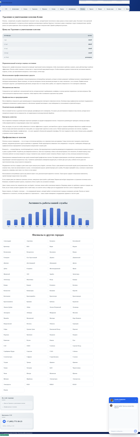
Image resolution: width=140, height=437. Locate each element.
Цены (119, 9)
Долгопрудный (31, 263)
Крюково (29, 301)
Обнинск (52, 323)
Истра (51, 279)
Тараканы (34, 9)
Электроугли (7, 384)
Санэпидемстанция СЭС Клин (10, 433)
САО (5, 346)
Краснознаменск (8, 301)
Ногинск (29, 323)
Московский (30, 318)
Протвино (29, 334)
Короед (62, 9)
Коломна (75, 285)
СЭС (6, 9)
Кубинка (52, 301)
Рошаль (52, 340)
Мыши (100, 9)
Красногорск (53, 296)
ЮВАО (52, 384)
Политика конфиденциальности (25, 433)
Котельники (7, 296)
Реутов (28, 340)
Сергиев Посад (77, 346)
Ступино (75, 357)
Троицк (29, 362)
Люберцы (29, 312)
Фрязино (52, 362)
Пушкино (52, 334)
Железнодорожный (55, 268)
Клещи (53, 9)
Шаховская (53, 373)
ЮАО (28, 384)
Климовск (52, 285)
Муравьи (44, 9)
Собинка (75, 351)
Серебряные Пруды (9, 351)
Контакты (128, 9)
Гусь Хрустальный (32, 257)
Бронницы (6, 246)
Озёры (5, 329)
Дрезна (75, 263)
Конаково (52, 290)
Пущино (75, 334)
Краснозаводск (77, 296)
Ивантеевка (30, 279)
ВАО (28, 246)
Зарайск (52, 274)
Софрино (29, 357)
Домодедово (53, 263)
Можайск (6, 318)
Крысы (91, 9)
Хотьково (29, 368)
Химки (6, 368)
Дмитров (6, 263)
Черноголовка (76, 368)
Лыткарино (7, 312)
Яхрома (6, 390)
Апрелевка (30, 241)
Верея (51, 246)
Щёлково (6, 379)
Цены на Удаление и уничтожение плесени (14, 403)
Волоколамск (7, 252)
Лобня (28, 307)
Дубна (5, 268)
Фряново (75, 362)
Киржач (29, 285)
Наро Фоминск (77, 318)
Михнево (75, 312)
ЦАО (51, 368)
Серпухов (29, 351)
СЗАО (51, 351)
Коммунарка (30, 290)
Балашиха (52, 241)
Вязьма (75, 252)
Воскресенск (30, 252)
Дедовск (52, 257)
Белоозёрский (76, 241)
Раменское (6, 340)
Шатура (29, 373)
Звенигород (76, 274)
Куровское (75, 301)
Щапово (75, 373)
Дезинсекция (15, 9)
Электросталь (76, 379)
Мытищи (52, 318)
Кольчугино (7, 290)
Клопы (25, 9)
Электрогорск (53, 379)
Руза (74, 340)
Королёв (75, 290)
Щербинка (29, 379)
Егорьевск (29, 268)
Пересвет (75, 329)
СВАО (28, 346)
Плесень (83, 9)
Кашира (75, 279)
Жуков (74, 268)
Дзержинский (76, 257)
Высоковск (53, 252)
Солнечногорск (8, 357)
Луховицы (75, 307)
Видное (75, 246)
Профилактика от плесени (10, 407)
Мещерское (53, 312)
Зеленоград (7, 279)
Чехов (5, 373)
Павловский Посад (55, 329)
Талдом (6, 362)
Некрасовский (8, 323)
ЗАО (28, 274)
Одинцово (75, 323)
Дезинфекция (72, 9)
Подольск (6, 334)
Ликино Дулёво (8, 307)
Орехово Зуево (31, 329)
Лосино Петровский (55, 307)
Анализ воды (110, 9)
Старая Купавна (54, 357)
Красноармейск (31, 296)
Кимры (6, 285)
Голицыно (6, 257)
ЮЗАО (74, 384)
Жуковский (7, 274)
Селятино (52, 346)
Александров (7, 241)
